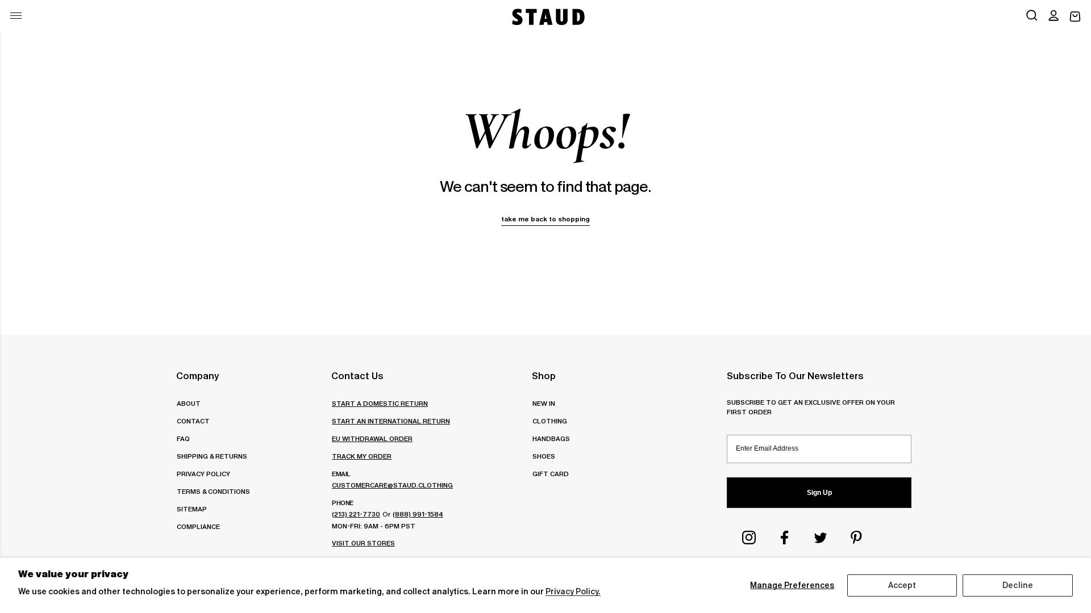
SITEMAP (192, 509)
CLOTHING (549, 421)
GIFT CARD (550, 473)
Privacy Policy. (573, 591)
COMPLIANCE (198, 526)
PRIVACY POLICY (203, 473)
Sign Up (819, 493)
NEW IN (543, 403)
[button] (1053, 16)
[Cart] (1075, 16)
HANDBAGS (551, 438)
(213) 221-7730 (356, 514)
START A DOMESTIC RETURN (380, 403)
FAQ (183, 438)
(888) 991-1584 (418, 514)
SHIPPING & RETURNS (212, 456)
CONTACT (193, 421)
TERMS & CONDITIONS (213, 491)
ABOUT (189, 403)
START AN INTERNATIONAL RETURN (391, 421)
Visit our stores (363, 543)
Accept (902, 585)
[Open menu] (16, 15)
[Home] (547, 17)
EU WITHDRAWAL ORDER (372, 438)
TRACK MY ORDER (362, 456)
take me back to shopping (545, 219)
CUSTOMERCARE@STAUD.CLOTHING (392, 485)
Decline (1017, 585)
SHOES (543, 456)
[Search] (1032, 16)
